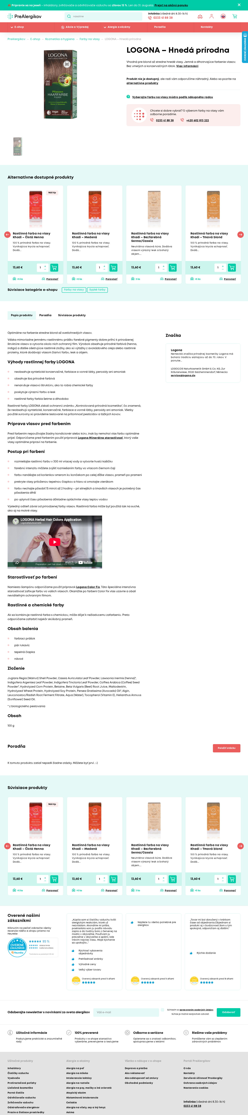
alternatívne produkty (142, 83)
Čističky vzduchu (18, 1075)
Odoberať (228, 1014)
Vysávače (14, 1080)
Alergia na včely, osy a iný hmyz (86, 1109)
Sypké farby (97, 291)
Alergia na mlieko (77, 1075)
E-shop (19, 27)
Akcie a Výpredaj (77, 27)
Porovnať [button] (52, 280)
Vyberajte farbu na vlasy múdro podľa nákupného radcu (172, 97)
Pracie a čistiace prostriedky (26, 1114)
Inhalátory (14, 1070)
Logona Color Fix (88, 588)
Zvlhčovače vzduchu (20, 1104)
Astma (70, 1114)
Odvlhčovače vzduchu (22, 1099)
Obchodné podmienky (139, 1085)
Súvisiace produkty (72, 316)
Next (240, 235)
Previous (7, 235)
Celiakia (71, 1104)
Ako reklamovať (135, 1075)
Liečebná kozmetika (20, 1089)
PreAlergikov (16, 39)
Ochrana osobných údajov (200, 1085)
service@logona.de (183, 377)
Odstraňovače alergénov (23, 1109)
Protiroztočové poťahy (22, 1085)
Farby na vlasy (90, 39)
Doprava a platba (136, 1070)
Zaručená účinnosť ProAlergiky (203, 1080)
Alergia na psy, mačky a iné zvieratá (89, 1089)
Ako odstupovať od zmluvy (141, 1080)
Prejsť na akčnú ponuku (171, 5)
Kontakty (207, 27)
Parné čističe (16, 1094)
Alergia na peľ (75, 1070)
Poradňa (160, 27)
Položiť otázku (225, 749)
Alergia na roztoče (78, 1085)
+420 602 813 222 (197, 120)
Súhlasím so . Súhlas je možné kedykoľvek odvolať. (190, 1014)
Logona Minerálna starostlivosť (100, 439)
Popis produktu (22, 316)
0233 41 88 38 (163, 18)
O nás (187, 1070)
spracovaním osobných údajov (196, 1011)
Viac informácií (187, 66)
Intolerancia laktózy (79, 1080)
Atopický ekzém (76, 1094)
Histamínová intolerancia (82, 1099)
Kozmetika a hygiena (59, 39)
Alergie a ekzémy (119, 27)
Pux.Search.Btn (69, 16)
